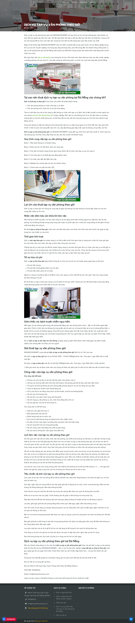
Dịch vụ (74, 2)
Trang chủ (65, 2)
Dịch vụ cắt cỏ (61, 615)
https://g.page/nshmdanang (38, 608)
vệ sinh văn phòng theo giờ (43, 115)
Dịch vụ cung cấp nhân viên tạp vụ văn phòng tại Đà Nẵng (65, 609)
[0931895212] (3, 619)
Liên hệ (92, 2)
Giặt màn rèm (61, 603)
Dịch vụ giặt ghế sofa (64, 592)
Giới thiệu (83, 2)
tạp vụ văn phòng (44, 57)
